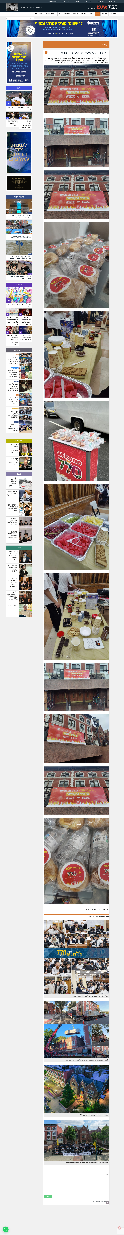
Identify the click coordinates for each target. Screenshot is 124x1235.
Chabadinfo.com (54, 1)
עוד (60, 14)
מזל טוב (84, 14)
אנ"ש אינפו (39, 14)
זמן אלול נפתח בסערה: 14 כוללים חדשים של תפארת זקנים (13, 401)
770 (97, 14)
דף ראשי (113, 14)
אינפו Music (51, 14)
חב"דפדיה (88, 1)
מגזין (19, 474)
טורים (19, 547)
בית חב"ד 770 (97, 909)
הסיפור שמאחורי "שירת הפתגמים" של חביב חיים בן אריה (12, 321)
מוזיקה (19, 285)
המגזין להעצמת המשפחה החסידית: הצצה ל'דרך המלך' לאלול (13, 483)
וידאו (91, 14)
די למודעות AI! (12, 606)
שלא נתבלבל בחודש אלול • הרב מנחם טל (12, 493)
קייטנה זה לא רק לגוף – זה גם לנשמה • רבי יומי (13, 123)
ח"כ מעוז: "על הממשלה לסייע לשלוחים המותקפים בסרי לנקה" (14, 416)
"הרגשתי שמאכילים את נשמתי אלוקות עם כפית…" (12, 521)
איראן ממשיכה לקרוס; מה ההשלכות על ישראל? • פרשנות (12, 555)
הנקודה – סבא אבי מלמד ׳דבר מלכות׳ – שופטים (12, 508)
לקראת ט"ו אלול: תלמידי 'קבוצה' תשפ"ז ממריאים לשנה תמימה (13, 361)
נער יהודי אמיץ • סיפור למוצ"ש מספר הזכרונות (19, 109)
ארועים (75, 14)
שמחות (29, 274)
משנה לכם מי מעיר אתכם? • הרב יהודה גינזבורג (12, 568)
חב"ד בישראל (65, 1)
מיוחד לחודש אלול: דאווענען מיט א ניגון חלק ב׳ (25, 338)
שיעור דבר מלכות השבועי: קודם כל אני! (14, 461)
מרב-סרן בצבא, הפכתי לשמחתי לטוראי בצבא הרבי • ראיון (13, 536)
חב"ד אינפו (112, 1)
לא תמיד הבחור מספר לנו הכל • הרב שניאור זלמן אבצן (13, 582)
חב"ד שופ (77, 1)
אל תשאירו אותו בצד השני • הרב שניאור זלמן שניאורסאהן (12, 596)
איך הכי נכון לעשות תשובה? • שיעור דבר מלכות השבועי (13, 449)
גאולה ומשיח (19, 441)
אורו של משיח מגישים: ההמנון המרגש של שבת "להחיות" (26, 321)
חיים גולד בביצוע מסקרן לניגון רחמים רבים (19, 305)
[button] (6, 1229)
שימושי (67, 14)
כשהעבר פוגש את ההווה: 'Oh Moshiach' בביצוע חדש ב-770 (12, 340)
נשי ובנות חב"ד (100, 1)
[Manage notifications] (119, 1227)
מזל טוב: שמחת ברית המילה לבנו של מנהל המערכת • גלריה (14, 389)
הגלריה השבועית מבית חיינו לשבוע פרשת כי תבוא (13, 427)
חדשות (104, 14)
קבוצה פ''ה (89, 909)
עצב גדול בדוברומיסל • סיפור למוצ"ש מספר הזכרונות (26, 124)
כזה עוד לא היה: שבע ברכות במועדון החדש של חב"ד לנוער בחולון (13, 375)
